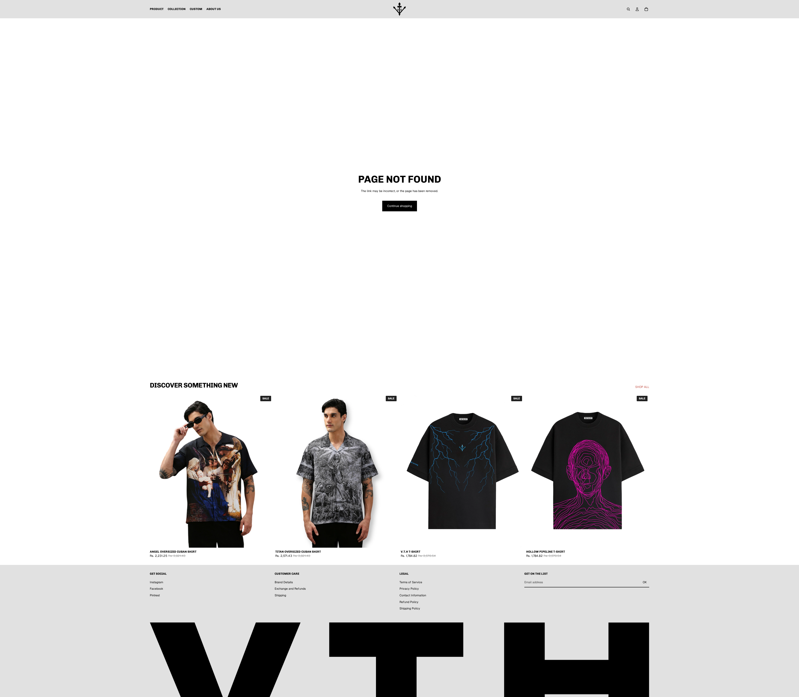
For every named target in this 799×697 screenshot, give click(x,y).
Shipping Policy (410, 608)
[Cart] (646, 9)
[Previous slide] (156, 470)
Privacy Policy (409, 589)
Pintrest (155, 595)
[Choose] (266, 541)
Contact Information (413, 595)
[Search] (628, 9)
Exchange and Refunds (290, 589)
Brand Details (284, 582)
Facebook (156, 589)
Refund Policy (409, 602)
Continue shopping (399, 206)
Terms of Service (411, 582)
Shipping (280, 595)
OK (645, 582)
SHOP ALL (642, 387)
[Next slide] (266, 470)
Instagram (156, 582)
